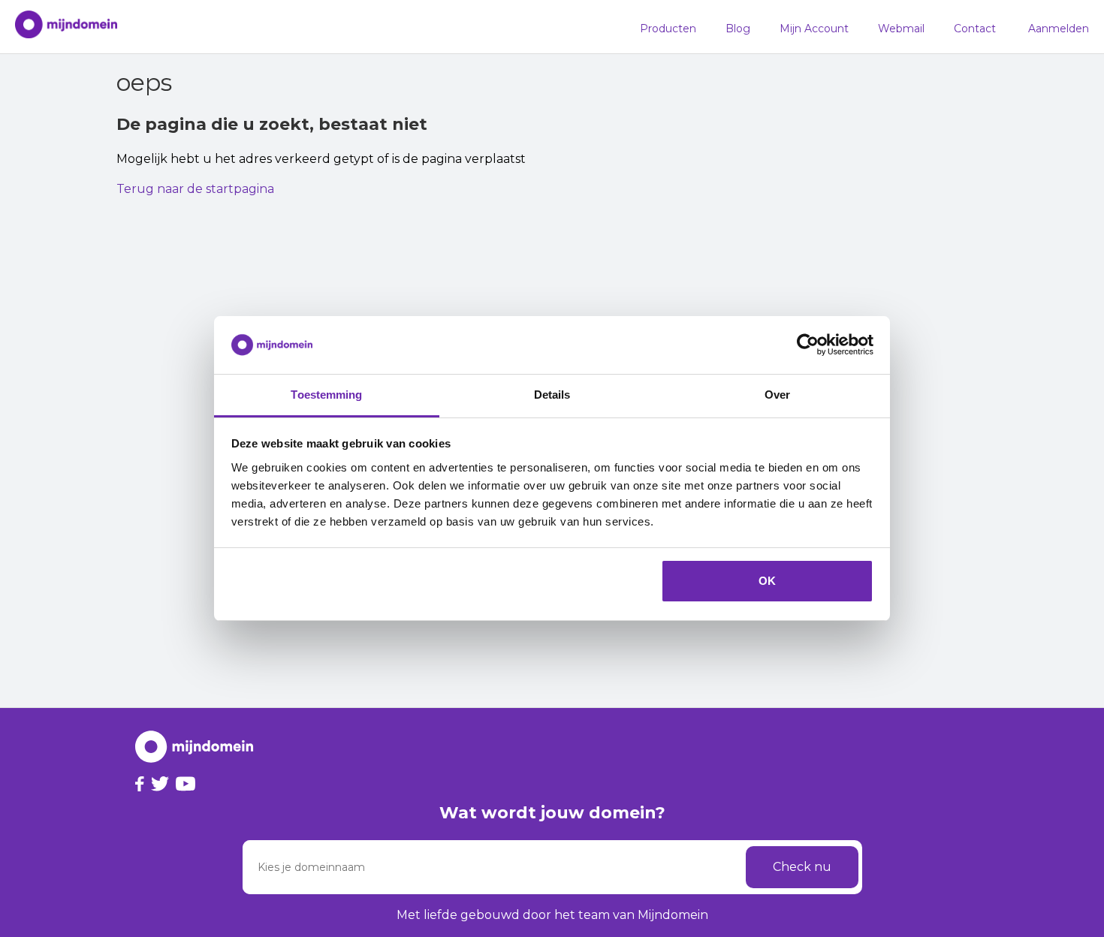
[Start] (58, 27)
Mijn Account (814, 28)
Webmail (901, 28)
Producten (668, 28)
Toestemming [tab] (326, 394)
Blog (737, 28)
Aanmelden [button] (1058, 28)
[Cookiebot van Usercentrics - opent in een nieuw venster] (807, 345)
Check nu (802, 867)
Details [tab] (552, 394)
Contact (975, 28)
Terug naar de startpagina (195, 189)
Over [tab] (777, 394)
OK (767, 580)
